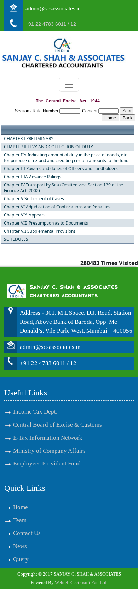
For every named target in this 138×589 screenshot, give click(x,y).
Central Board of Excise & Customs (57, 424)
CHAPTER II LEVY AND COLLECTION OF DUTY (48, 147)
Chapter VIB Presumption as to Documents (46, 223)
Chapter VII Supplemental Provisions (40, 231)
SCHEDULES (16, 239)
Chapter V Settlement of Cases (34, 199)
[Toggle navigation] (69, 85)
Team (20, 520)
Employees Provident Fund (47, 463)
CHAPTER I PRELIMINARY (28, 139)
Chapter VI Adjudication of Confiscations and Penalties (57, 207)
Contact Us (27, 533)
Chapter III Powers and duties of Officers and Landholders (61, 169)
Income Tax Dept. (35, 411)
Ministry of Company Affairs (49, 450)
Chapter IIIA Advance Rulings (32, 177)
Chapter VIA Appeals (24, 215)
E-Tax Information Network (47, 437)
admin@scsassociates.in (53, 8)
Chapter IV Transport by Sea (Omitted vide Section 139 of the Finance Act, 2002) (63, 188)
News (20, 546)
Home (20, 507)
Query (21, 559)
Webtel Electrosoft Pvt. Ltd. (81, 582)
